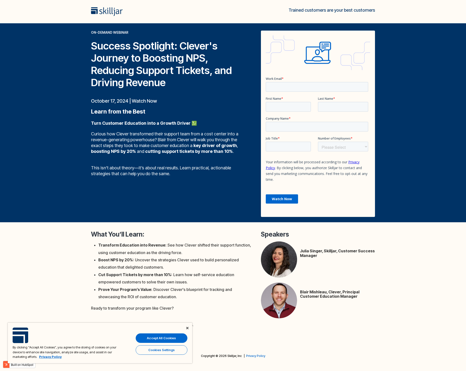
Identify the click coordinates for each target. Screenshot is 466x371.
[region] (100, 343)
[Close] (187, 328)
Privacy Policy (255, 356)
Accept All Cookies (161, 338)
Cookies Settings (161, 350)
